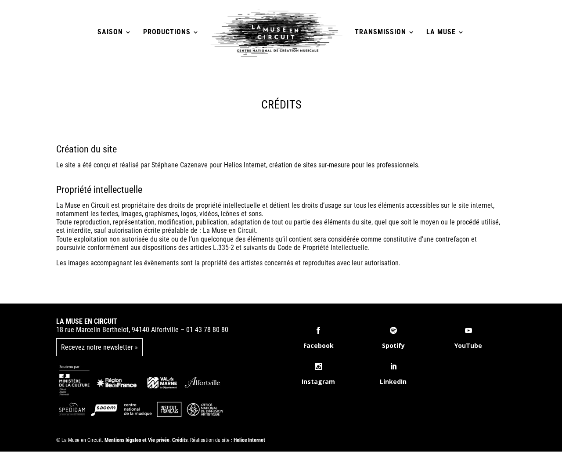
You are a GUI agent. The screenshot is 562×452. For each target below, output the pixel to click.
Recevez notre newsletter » (99, 347)
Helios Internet (249, 440)
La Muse (441, 32)
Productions (167, 32)
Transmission (380, 32)
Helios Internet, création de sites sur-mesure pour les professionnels (321, 165)
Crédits (179, 440)
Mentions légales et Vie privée (136, 440)
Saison (110, 32)
